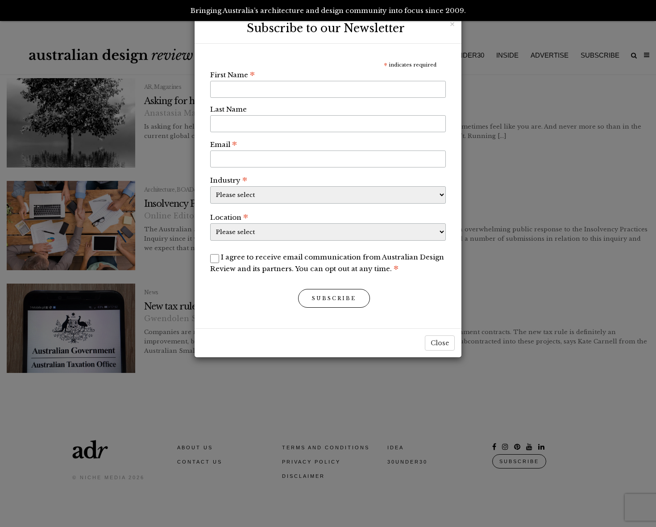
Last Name (228, 109)
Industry (228, 180)
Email (223, 144)
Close (440, 343)
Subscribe (334, 298)
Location (229, 217)
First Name (232, 74)
